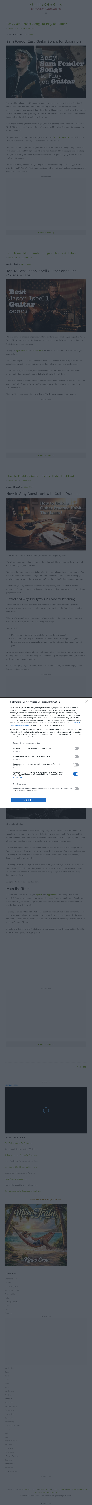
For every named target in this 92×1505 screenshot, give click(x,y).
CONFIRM (28, 800)
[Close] (87, 702)
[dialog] (46, 752)
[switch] (76, 748)
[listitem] (46, 743)
